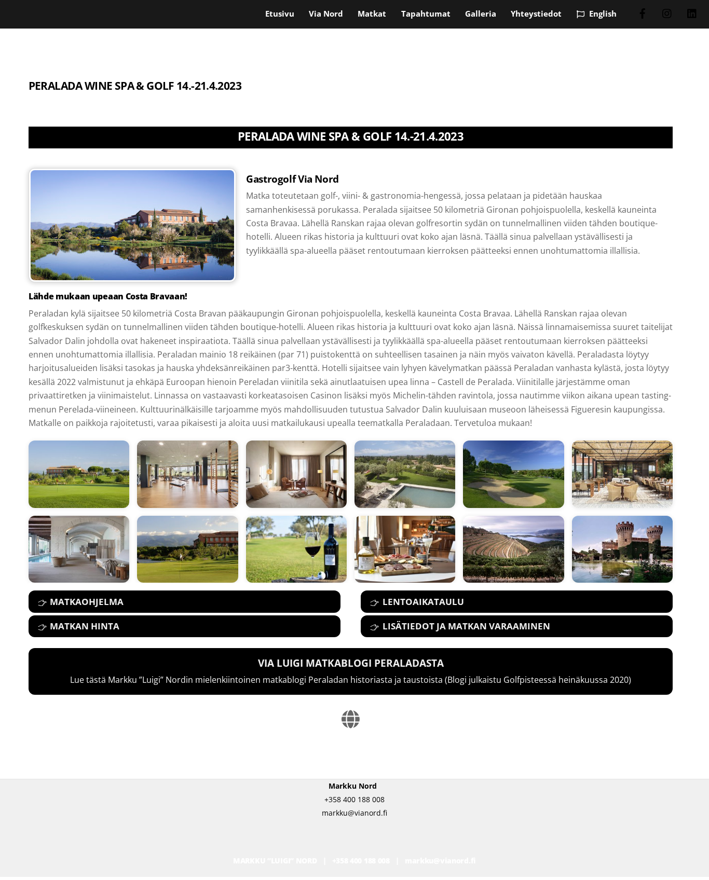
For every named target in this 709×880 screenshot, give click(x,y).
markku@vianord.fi (440, 860)
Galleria (480, 13)
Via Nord (326, 13)
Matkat (372, 13)
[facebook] (642, 12)
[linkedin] (692, 12)
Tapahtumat (426, 13)
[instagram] (667, 12)
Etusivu (279, 13)
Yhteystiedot (536, 13)
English (602, 13)
